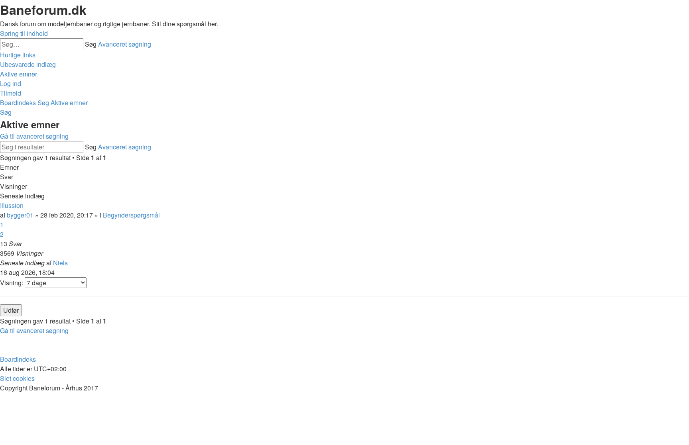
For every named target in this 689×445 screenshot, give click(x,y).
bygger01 (20, 215)
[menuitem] (28, 64)
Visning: (12, 282)
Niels (60, 262)
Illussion (12, 205)
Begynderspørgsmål (131, 215)
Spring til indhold (24, 33)
